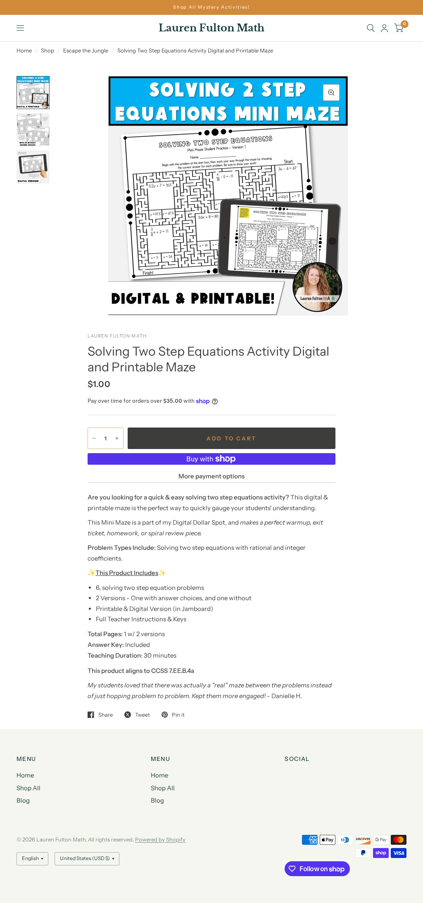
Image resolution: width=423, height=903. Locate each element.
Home (24, 50)
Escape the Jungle (85, 50)
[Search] (371, 28)
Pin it (178, 714)
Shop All (28, 788)
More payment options (211, 476)
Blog (23, 800)
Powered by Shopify (160, 839)
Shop (47, 50)
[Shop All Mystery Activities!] (211, 7)
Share (105, 714)
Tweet (142, 714)
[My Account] (384, 28)
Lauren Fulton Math (211, 28)
